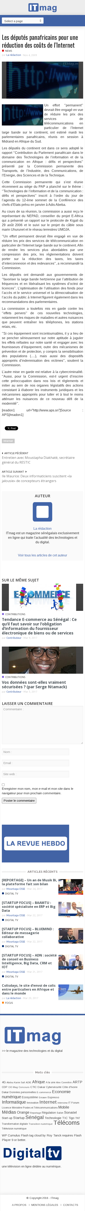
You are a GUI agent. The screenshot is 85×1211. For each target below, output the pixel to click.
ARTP (77, 1082)
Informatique (14, 1102)
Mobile (63, 1107)
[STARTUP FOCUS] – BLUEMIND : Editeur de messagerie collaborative (28, 933)
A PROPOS (19, 1204)
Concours (24, 1087)
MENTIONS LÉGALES (44, 1204)
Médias (9, 1112)
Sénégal (34, 1117)
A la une (50, 1082)
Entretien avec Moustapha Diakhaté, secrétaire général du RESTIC (38, 460)
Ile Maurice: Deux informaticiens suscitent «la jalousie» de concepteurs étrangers (37, 478)
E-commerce (44, 1092)
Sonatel (70, 1112)
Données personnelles (22, 1092)
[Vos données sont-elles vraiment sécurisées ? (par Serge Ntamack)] (42, 660)
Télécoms (66, 1122)
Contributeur (13, 638)
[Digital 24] (35, 843)
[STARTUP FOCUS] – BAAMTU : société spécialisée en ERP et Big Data (28, 906)
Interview (62, 1103)
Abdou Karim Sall (16, 1082)
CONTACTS (70, 1204)
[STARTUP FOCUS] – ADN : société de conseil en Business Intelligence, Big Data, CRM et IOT (29, 961)
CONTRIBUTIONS (15, 614)
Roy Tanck (54, 1135)
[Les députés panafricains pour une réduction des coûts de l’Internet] (42, 80)
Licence (6, 1107)
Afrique (38, 1082)
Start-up (7, 1118)
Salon (60, 1112)
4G (4, 1082)
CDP (4, 1087)
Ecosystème (30, 1097)
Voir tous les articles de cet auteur (42, 555)
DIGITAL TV (11, 893)
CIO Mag (13, 1087)
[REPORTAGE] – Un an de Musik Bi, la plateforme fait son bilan (29, 882)
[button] (81, 20)
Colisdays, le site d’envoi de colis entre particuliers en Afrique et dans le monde (28, 989)
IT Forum (73, 1102)
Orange (23, 1112)
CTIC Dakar (37, 1087)
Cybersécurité (53, 1087)
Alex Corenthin (64, 1082)
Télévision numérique (14, 1128)
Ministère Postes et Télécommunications (35, 1107)
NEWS (8, 50)
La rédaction (13, 55)
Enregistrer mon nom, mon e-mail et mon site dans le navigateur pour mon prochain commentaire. (37, 791)
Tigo (71, 1118)
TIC (65, 1118)
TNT (77, 1118)
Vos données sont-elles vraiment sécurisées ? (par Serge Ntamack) (34, 685)
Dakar (5, 1092)
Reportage (35, 1113)
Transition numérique (41, 1124)
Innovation (33, 1102)
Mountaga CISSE (15, 889)
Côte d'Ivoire (69, 1087)
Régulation (49, 1112)
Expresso (53, 1097)
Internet (8, 441)
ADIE (28, 1082)
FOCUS (9, 1002)
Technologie (53, 1118)
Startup (19, 1118)
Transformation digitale (15, 1123)
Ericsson (43, 1097)
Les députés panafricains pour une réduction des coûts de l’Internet (40, 40)
